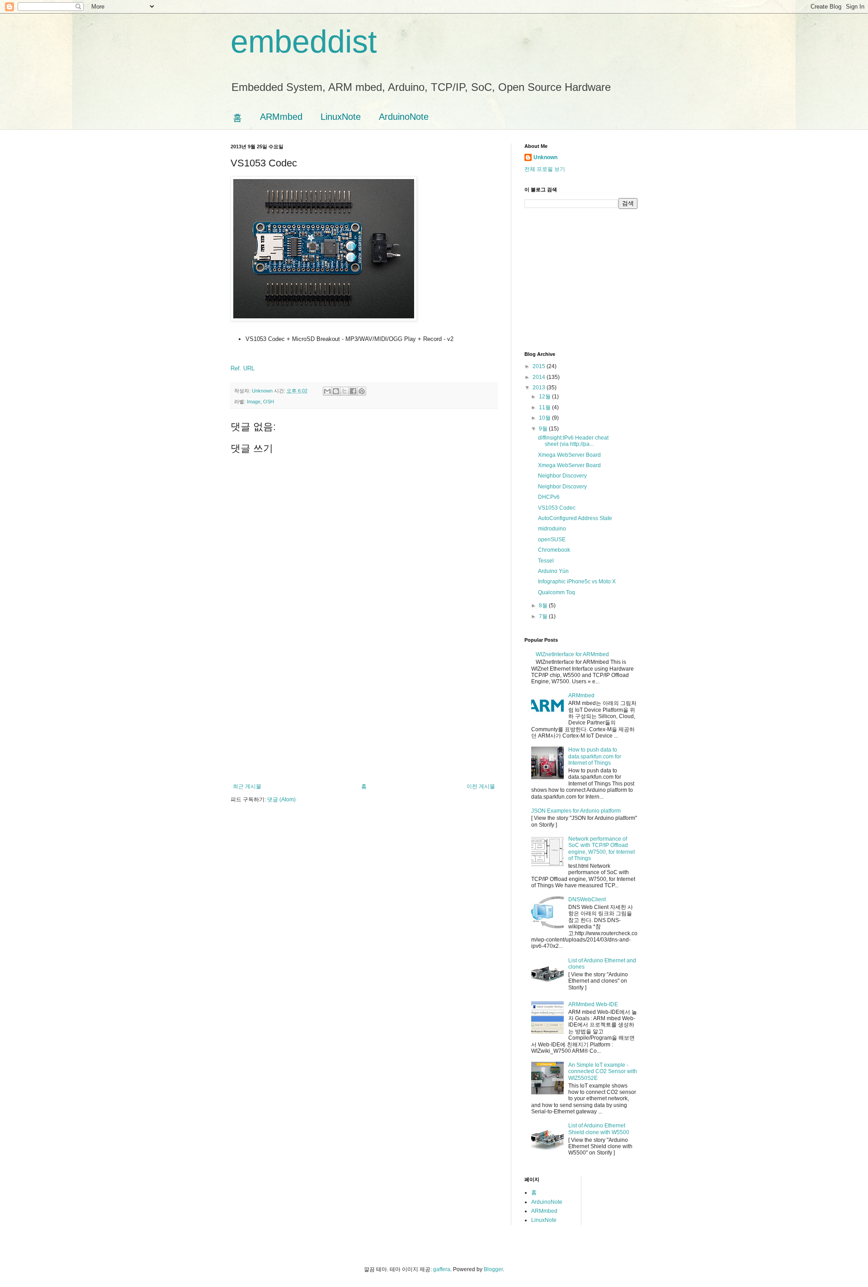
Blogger (493, 1269)
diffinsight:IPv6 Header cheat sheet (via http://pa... (573, 441)
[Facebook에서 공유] (353, 391)
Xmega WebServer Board (569, 455)
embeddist (304, 41)
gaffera (441, 1269)
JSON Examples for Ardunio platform (576, 811)
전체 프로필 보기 (544, 169)
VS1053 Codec (557, 508)
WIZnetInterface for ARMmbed (572, 654)
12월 (545, 396)
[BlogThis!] (335, 391)
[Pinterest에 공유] (361, 391)
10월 (545, 418)
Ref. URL (243, 368)
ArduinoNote (404, 117)
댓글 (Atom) (281, 799)
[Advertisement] (364, 715)
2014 (540, 377)
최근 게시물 (247, 786)
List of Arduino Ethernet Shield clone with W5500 (598, 1128)
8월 (544, 605)
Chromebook (554, 550)
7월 (544, 616)
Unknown (545, 157)
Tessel (546, 561)
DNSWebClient (587, 899)
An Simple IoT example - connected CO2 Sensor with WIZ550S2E (602, 1071)
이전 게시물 (481, 786)
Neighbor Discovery (562, 476)
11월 (545, 407)
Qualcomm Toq (556, 592)
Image (253, 401)
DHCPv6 (549, 497)
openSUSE (552, 539)
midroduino (552, 528)
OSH (268, 401)
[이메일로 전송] (327, 391)
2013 (540, 387)
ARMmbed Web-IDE (593, 1004)
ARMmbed (281, 117)
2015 (540, 366)
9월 (544, 429)
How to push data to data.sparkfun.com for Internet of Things (594, 756)
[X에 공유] (344, 391)
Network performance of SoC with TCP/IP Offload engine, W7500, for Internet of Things (601, 848)
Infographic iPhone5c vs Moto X (577, 581)
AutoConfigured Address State (575, 518)
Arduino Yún (553, 571)
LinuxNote (341, 117)
